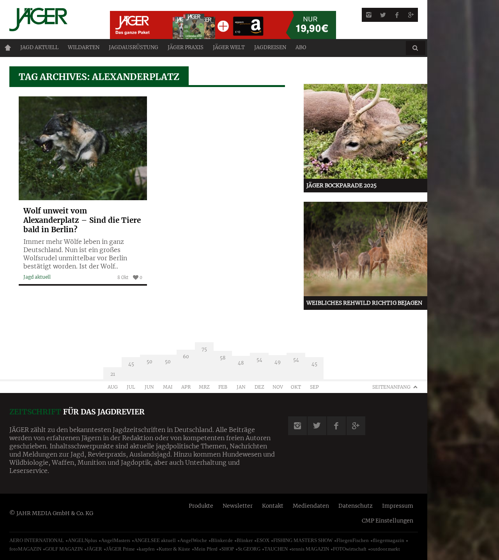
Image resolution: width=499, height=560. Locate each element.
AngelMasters (115, 540)
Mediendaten (311, 505)
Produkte (201, 505)
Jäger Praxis (185, 47)
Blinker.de (222, 540)
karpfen (147, 549)
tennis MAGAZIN (310, 549)
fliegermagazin (388, 540)
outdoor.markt (385, 549)
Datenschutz (355, 505)
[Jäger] (50, 19)
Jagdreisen (270, 47)
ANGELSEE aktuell (155, 540)
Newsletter (238, 505)
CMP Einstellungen (387, 520)
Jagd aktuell (39, 47)
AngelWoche (193, 540)
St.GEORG (249, 549)
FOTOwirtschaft (349, 549)
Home (8, 48)
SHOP (227, 549)
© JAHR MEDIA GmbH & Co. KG (51, 513)
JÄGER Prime (120, 549)
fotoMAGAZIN (25, 549)
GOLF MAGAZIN (64, 549)
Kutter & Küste (174, 549)
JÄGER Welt (229, 47)
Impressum (397, 505)
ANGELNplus (82, 540)
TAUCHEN (276, 549)
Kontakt (272, 505)
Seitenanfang (391, 387)
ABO (301, 47)
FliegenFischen (352, 540)
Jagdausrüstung (133, 47)
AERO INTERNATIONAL (36, 540)
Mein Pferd (206, 549)
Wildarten (83, 47)
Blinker (245, 540)
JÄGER (94, 549)
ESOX (263, 540)
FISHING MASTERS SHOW (303, 540)
